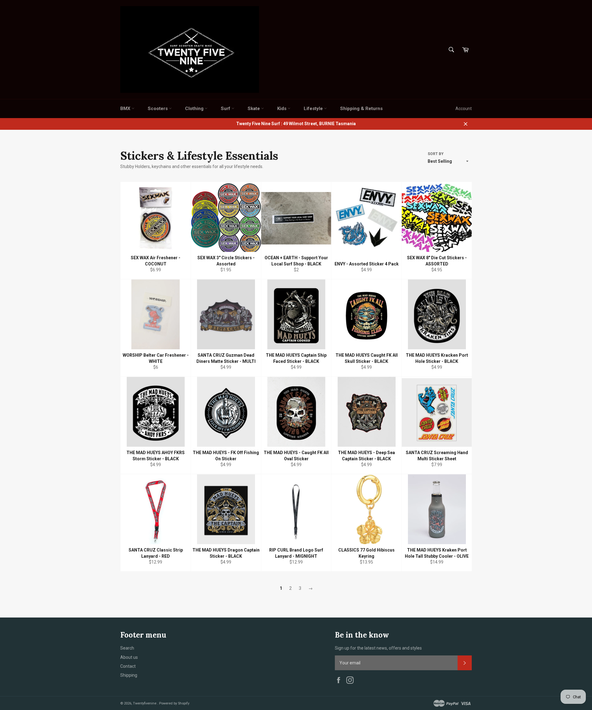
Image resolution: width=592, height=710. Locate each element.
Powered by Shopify (174, 703)
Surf (226, 108)
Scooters (158, 108)
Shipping (128, 675)
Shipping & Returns (361, 108)
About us (129, 657)
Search (127, 648)
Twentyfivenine (145, 703)
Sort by (436, 154)
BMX (126, 108)
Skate (254, 108)
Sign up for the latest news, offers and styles (378, 648)
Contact (128, 666)
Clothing (195, 108)
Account (463, 108)
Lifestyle (314, 108)
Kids (282, 108)
